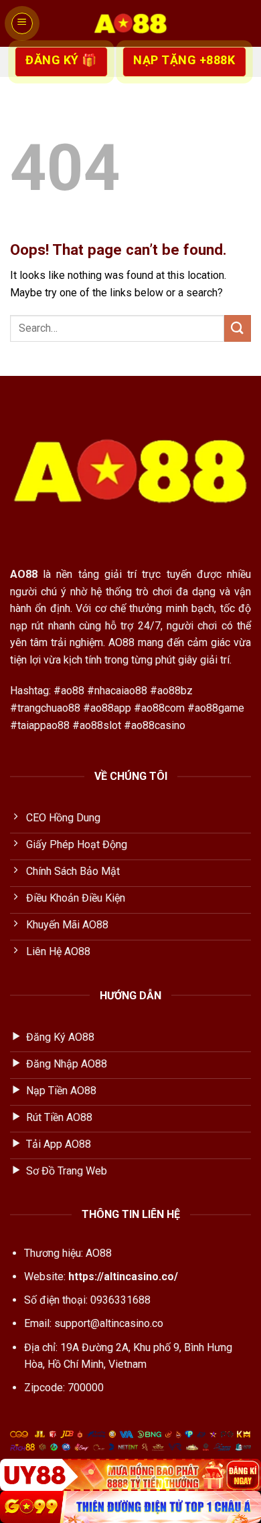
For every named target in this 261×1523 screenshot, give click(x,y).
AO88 (23, 574)
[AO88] (130, 23)
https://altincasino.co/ (123, 1276)
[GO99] (130, 1507)
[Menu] (22, 23)
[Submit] (237, 328)
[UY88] (130, 1475)
